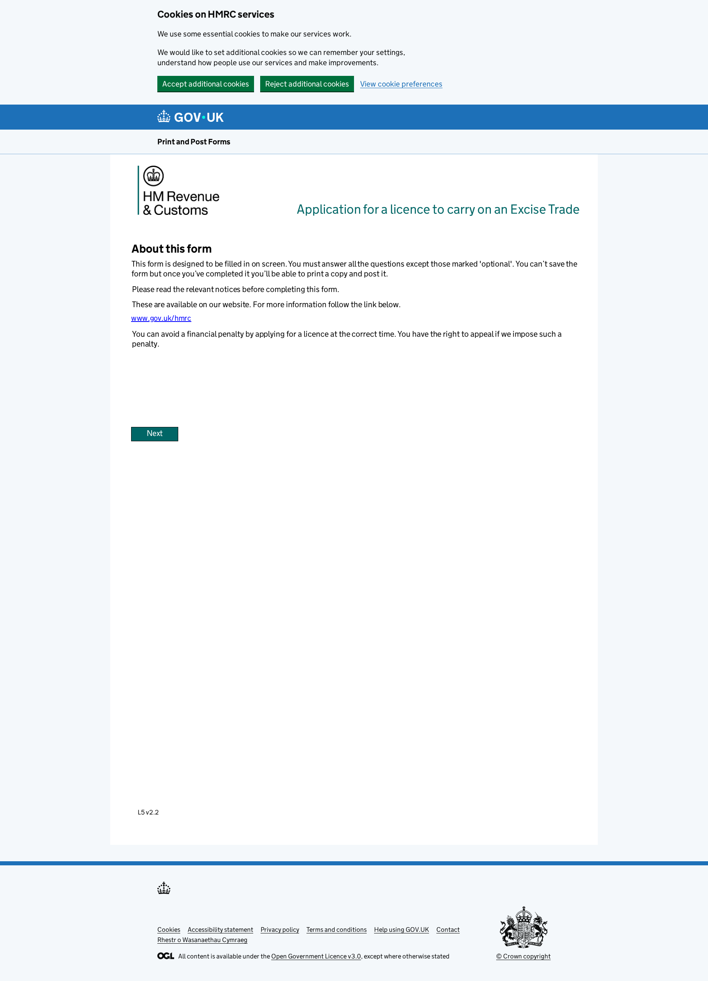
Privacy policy (280, 929)
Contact (448, 929)
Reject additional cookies (307, 84)
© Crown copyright (523, 956)
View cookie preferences (401, 84)
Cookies (168, 929)
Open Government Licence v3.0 (316, 956)
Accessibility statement (220, 929)
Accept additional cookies (205, 84)
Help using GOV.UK (401, 929)
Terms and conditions (336, 929)
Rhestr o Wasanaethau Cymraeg (202, 940)
